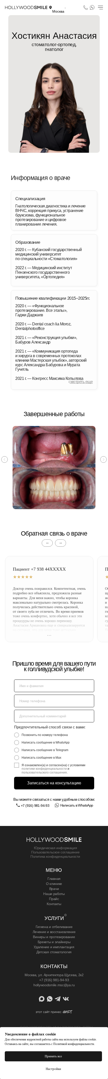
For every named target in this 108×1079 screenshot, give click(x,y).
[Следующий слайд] (103, 459)
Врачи (54, 889)
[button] (59, 7)
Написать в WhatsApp (76, 805)
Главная (54, 879)
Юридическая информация (55, 848)
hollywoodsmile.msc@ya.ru (54, 985)
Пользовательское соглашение (55, 852)
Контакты (54, 904)
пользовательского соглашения (44, 772)
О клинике (54, 884)
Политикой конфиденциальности (73, 1044)
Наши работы (54, 894)
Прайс (54, 899)
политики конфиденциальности (44, 768)
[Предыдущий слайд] (4, 459)
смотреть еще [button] (81, 382)
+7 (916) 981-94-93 (35, 806)
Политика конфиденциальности (55, 856)
